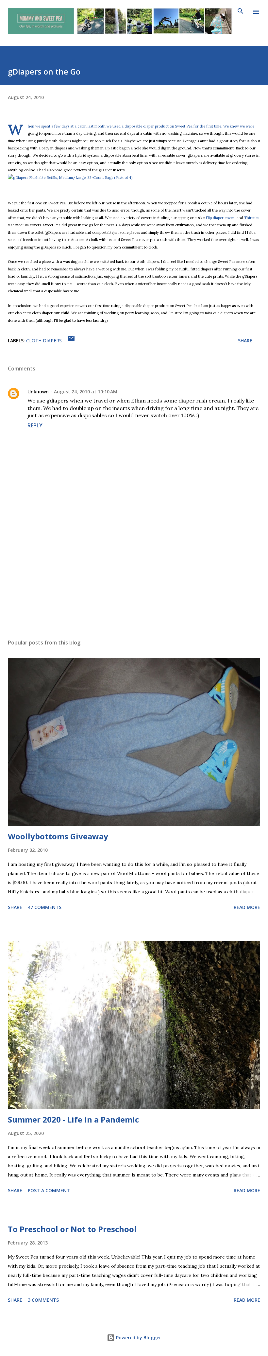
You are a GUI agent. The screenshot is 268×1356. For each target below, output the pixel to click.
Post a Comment (49, 1190)
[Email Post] (71, 340)
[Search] (240, 12)
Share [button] (245, 340)
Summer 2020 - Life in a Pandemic (73, 1119)
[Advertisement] (134, 572)
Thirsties (251, 217)
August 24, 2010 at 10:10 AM (85, 391)
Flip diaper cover (220, 217)
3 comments (43, 1300)
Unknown (38, 391)
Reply (34, 425)
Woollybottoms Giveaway (58, 836)
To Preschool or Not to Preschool (72, 1229)
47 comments (44, 907)
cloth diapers (44, 340)
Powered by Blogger (138, 1337)
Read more (247, 907)
